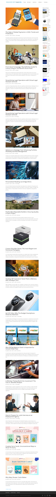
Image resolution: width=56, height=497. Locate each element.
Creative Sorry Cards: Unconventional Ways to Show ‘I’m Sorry (21, 447)
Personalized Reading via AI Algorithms (18, 182)
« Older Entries (8, 489)
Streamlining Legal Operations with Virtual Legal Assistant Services (22, 81)
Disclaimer (7, 492)
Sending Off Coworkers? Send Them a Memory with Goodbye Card (21, 279)
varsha (8, 35)
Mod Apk (28, 2)
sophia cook (9, 215)
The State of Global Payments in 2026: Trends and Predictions (22, 32)
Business (34, 2)
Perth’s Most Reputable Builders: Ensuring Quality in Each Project (22, 212)
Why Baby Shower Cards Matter (16, 477)
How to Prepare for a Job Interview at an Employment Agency (19, 416)
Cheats (24, 2)
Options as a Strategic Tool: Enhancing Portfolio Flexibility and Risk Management (21, 150)
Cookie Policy (13, 492)
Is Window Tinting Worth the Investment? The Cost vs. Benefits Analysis (21, 381)
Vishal (8, 183)
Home (21, 2)
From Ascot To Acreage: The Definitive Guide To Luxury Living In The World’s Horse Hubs (21, 67)
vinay (8, 83)
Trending (45, 2)
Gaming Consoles (17, 83)
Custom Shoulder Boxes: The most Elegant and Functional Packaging (21, 249)
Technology (18, 35)
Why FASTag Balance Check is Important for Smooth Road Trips (20, 348)
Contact (17, 2)
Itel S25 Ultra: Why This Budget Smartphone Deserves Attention (20, 314)
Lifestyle (40, 2)
